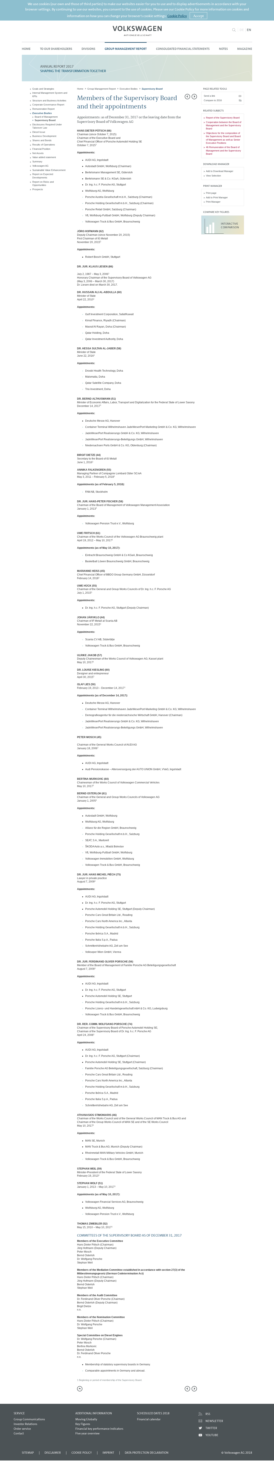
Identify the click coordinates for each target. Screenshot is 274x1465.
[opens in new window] (137, 31)
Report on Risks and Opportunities (43, 183)
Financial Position (41, 149)
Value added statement (44, 157)
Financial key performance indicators (99, 1429)
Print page (211, 193)
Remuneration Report (43, 109)
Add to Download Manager (219, 171)
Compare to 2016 (213, 100)
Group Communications (29, 1419)
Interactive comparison (230, 225)
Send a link (209, 96)
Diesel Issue (38, 132)
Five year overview (87, 1433)
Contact (19, 1433)
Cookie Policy (177, 16)
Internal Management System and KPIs (49, 94)
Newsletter (214, 1421)
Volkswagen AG (40, 166)
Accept (198, 15)
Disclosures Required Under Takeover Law (47, 126)
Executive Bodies (42, 113)
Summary (37, 161)
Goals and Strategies (43, 88)
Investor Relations (25, 1424)
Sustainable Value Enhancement (49, 170)
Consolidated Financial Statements (183, 49)
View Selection (213, 175)
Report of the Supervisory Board (223, 117)
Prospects (37, 189)
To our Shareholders (56, 49)
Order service (22, 1429)
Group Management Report (126, 49)
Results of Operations (43, 144)
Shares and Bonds (42, 140)
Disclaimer (53, 1453)
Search (234, 30)
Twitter (211, 1428)
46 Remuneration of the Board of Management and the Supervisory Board (223, 150)
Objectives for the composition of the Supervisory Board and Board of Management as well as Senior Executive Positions (223, 138)
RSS (208, 1414)
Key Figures (82, 1424)
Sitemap (28, 1453)
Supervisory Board (45, 120)
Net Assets (38, 153)
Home (26, 49)
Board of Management (46, 117)
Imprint (108, 1453)
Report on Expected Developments (42, 176)
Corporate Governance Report (48, 104)
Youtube (212, 1435)
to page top (79, 1388)
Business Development (44, 136)
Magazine (244, 49)
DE (242, 30)
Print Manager (213, 201)
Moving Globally (86, 1419)
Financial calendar (149, 1419)
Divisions (88, 49)
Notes (223, 49)
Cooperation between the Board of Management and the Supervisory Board (223, 125)
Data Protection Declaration (146, 1453)
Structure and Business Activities (49, 100)
